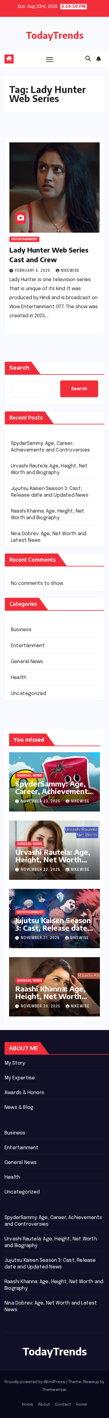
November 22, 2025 (41, 870)
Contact (63, 1405)
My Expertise (20, 1078)
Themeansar (54, 1390)
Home (27, 1405)
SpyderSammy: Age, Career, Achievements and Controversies (53, 791)
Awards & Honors (24, 1092)
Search (19, 368)
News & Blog (19, 1107)
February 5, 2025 (33, 271)
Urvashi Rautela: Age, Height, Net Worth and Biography (52, 859)
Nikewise (70, 271)
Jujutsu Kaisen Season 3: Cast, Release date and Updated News (53, 928)
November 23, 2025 (41, 801)
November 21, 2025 (41, 938)
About (44, 1405)
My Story (15, 1063)
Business (21, 629)
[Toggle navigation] (49, 59)
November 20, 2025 (41, 1006)
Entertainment (24, 239)
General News (27, 661)
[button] (88, 59)
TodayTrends (55, 35)
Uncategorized (28, 693)
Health (18, 677)
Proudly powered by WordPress (35, 1382)
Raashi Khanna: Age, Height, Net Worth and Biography (50, 996)
